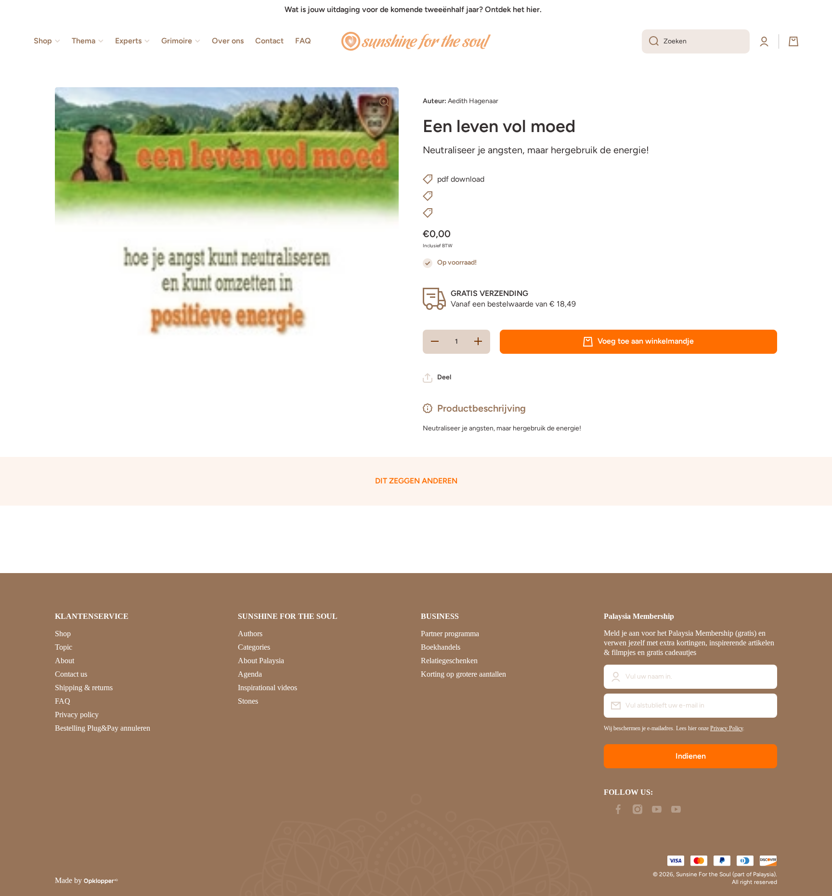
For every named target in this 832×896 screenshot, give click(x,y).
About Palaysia (261, 660)
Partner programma (450, 633)
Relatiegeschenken (449, 660)
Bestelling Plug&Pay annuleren (102, 728)
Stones (248, 701)
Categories (254, 647)
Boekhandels (440, 647)
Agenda (250, 674)
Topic (63, 647)
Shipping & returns (84, 687)
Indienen (691, 756)
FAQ (62, 701)
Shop (63, 633)
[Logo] (416, 41)
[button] (793, 41)
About (64, 660)
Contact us (71, 674)
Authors (250, 633)
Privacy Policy (726, 728)
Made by (68, 880)
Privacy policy (77, 714)
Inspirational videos (267, 687)
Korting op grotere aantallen (463, 674)
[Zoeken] (650, 41)
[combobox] (696, 41)
